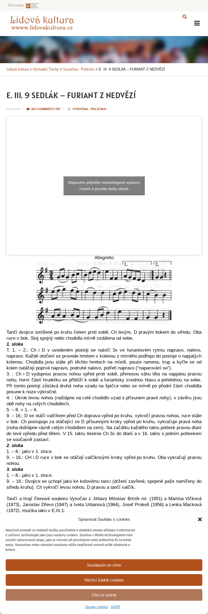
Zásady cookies (96, 607)
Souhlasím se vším (104, 565)
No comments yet (46, 109)
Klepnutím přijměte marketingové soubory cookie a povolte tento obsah (104, 185)
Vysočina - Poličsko (89, 109)
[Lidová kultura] (42, 22)
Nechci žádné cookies (104, 580)
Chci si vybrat (104, 595)
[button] (200, 519)
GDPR (115, 607)
